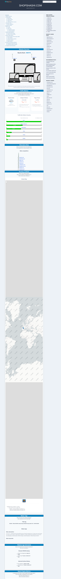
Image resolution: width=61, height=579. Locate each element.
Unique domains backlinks (12, 38)
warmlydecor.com (50, 82)
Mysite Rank (9, 18)
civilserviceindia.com (50, 38)
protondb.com (49, 43)
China (24, 131)
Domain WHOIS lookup (11, 33)
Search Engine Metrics (9, 35)
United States (24, 127)
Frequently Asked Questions (10, 45)
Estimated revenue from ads (12, 43)
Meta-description (12, 29)
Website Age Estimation (10, 32)
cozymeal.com (49, 40)
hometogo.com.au (50, 86)
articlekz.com (49, 46)
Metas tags (9, 28)
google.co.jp (49, 24)
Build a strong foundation (50, 76)
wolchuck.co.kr (49, 103)
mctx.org (48, 99)
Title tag (8, 27)
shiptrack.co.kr (49, 91)
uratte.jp (48, 111)
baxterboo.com (49, 57)
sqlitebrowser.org (50, 41)
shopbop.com (21, 167)
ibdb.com (48, 44)
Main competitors (10, 24)
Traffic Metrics (8, 17)
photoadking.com (49, 85)
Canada (24, 138)
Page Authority (10, 41)
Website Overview (9, 16)
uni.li (47, 105)
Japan (24, 120)
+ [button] (6, 181)
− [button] (6, 182)
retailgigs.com (49, 94)
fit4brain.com (49, 102)
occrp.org (48, 88)
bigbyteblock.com (49, 37)
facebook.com (49, 25)
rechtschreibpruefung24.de (51, 83)
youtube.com (49, 19)
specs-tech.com (49, 97)
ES (24, 501)
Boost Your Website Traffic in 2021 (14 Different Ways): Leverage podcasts (51, 65)
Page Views (10, 20)
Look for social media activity (51, 72)
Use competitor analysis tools (51, 70)
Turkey (24, 134)
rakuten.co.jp (49, 26)
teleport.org (49, 55)
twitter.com (49, 21)
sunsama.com (49, 110)
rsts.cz (48, 96)
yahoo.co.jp (49, 20)
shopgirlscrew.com (22, 166)
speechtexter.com (50, 49)
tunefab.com (49, 54)
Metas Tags (8, 26)
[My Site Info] (8, 1)
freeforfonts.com (49, 108)
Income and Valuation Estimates (11, 42)
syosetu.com (49, 29)
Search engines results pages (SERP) (13, 36)
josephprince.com (50, 52)
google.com (49, 17)
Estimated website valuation (12, 44)
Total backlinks (10, 37)
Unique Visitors (10, 19)
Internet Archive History (11, 34)
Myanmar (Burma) (24, 123)
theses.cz (48, 100)
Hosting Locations (9, 25)
